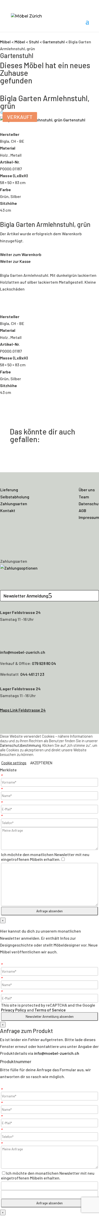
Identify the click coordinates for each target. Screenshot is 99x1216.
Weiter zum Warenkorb (20, 254)
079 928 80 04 (44, 663)
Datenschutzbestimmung (20, 745)
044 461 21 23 (32, 674)
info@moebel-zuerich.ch (22, 652)
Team (84, 496)
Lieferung (9, 489)
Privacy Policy (13, 1009)
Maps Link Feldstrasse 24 (23, 709)
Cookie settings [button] (13, 762)
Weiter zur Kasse (15, 261)
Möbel (5, 41)
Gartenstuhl (54, 41)
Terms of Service (50, 1009)
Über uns (87, 489)
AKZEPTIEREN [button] (41, 762)
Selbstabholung (14, 496)
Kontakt (7, 510)
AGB (82, 510)
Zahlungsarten (13, 503)
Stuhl (34, 41)
